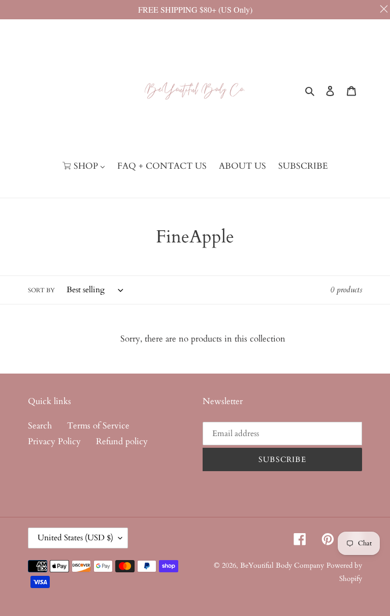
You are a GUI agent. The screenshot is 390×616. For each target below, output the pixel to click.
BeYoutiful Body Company (282, 565)
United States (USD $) (75, 537)
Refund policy (122, 441)
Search (40, 426)
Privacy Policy (54, 441)
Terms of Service (98, 426)
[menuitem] (83, 166)
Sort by (41, 290)
